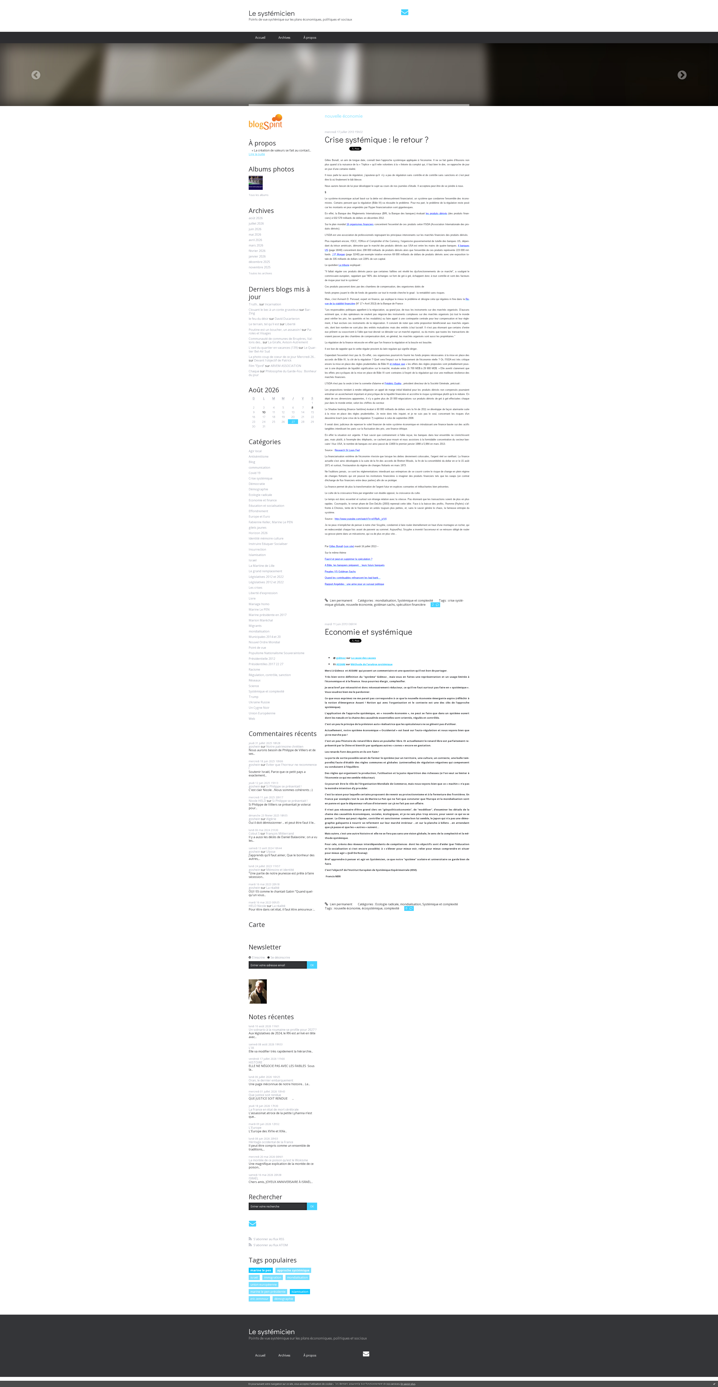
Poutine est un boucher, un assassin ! (275, 330)
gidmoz (341, 658)
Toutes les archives (260, 273)
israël (254, 1277)
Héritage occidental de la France (271, 1142)
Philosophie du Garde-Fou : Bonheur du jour (283, 373)
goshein (254, 746)
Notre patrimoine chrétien (284, 746)
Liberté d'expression (263, 593)
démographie (283, 1299)
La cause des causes (363, 658)
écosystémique (372, 908)
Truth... (254, 304)
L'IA (251, 1048)
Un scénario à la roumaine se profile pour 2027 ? (283, 1030)
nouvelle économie (359, 605)
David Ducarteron (287, 319)
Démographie (258, 489)
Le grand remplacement (265, 571)
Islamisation (257, 555)
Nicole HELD (257, 801)
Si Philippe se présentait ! (283, 786)
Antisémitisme (259, 456)
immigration (272, 1277)
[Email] (404, 12)
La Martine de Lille (261, 566)
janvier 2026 (257, 256)
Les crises (255, 587)
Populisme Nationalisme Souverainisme (276, 653)
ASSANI (340, 664)
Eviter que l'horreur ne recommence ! (283, 766)
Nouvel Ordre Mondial (264, 642)
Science (254, 686)
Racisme (254, 669)
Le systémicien (272, 13)
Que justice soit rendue (265, 1095)
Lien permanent (340, 600)
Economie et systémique (368, 631)
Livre (252, 598)
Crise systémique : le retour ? (377, 139)
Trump (253, 697)
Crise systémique (260, 478)
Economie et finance (263, 500)
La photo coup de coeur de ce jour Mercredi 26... (282, 357)
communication (259, 467)
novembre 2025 (260, 267)
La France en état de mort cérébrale (274, 1109)
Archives (284, 37)
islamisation (300, 1292)
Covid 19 (254, 473)
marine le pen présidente (268, 1292)
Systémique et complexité (266, 691)
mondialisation (259, 631)
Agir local (255, 451)
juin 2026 (255, 229)
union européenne (263, 1284)
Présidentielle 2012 (262, 658)
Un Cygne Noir (259, 707)
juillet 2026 (256, 223)
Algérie (271, 819)
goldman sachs (384, 605)
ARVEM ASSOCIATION (286, 366)
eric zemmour (259, 1299)
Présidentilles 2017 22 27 (266, 664)
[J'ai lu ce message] (714, 1383)
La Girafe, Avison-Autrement (288, 342)
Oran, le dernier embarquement (271, 1080)
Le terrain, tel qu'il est (264, 324)
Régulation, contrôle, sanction (270, 675)
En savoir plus (408, 1384)
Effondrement (258, 511)
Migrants (255, 626)
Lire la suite (257, 154)
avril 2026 (255, 240)
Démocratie (257, 484)
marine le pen (260, 1270)
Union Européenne (262, 713)
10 (264, 412)
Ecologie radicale (260, 495)
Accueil (260, 37)
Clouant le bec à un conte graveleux (274, 310)
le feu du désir (259, 319)
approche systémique (293, 1270)
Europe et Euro (259, 516)
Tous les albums (259, 195)
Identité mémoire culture (266, 538)
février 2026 (257, 251)
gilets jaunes (257, 527)
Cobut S (254, 833)
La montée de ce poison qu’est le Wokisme (278, 1160)
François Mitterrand (280, 833)
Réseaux (254, 680)
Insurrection (257, 549)
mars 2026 (256, 245)
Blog (252, 462)
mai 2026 (255, 234)
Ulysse (270, 852)
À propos (309, 37)
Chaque (254, 371)
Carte (257, 924)
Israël (253, 560)
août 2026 (256, 218)
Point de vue (257, 647)
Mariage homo (259, 604)
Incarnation (273, 304)
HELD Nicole (257, 906)
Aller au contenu (13, 3)
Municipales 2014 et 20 (265, 637)
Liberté (290, 324)
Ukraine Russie (259, 702)
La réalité (272, 888)
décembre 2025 (259, 262)
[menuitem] (260, 37)
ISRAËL (253, 1178)
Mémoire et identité (280, 870)
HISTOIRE (255, 1062)
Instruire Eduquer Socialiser (268, 544)
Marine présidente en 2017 (267, 615)
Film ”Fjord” (256, 366)
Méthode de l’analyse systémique (371, 664)
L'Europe (255, 1128)
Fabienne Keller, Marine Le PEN (271, 522)
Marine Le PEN (259, 609)
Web (252, 719)
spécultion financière (411, 605)
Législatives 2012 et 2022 (266, 577)
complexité (391, 908)
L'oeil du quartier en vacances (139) (273, 348)
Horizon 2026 (258, 533)
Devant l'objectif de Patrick (273, 360)
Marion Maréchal (261, 620)
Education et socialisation (266, 506)
